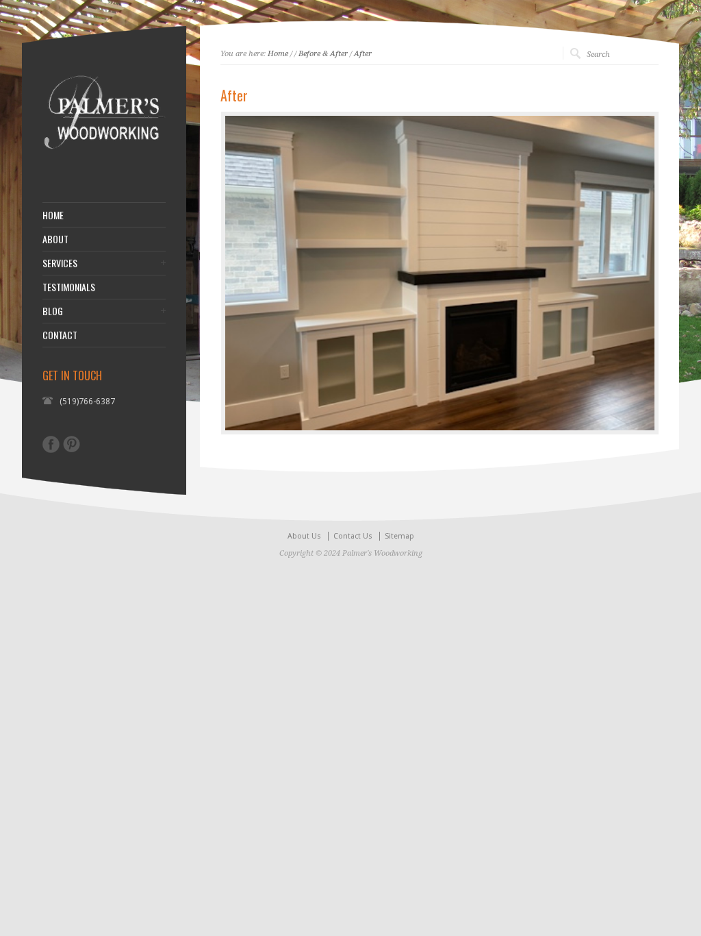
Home (278, 53)
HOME (53, 215)
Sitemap (399, 536)
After (363, 53)
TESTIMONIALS (68, 287)
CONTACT (59, 335)
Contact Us (352, 536)
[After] (439, 273)
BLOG (52, 311)
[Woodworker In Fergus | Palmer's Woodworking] (104, 168)
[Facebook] (51, 444)
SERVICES (59, 263)
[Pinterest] (71, 444)
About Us (304, 536)
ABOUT (55, 239)
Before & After (323, 53)
